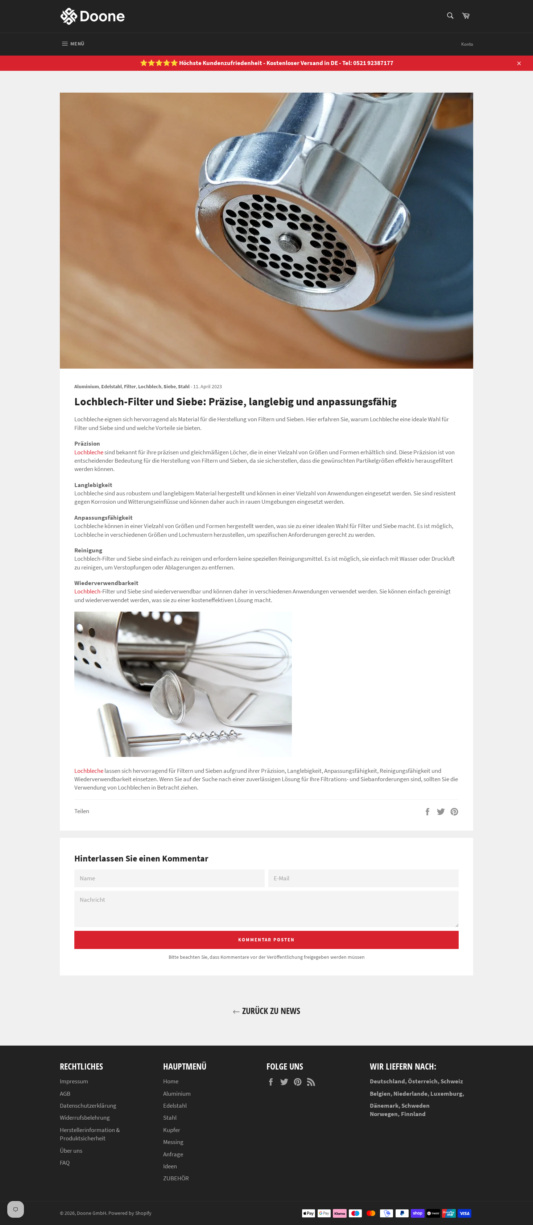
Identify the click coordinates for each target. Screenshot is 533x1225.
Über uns (71, 1151)
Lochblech (87, 591)
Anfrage (173, 1154)
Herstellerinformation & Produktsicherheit (90, 1134)
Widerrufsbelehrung (85, 1117)
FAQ (65, 1163)
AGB (65, 1094)
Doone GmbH (91, 1213)
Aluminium (177, 1094)
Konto (467, 44)
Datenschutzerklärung (88, 1106)
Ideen (170, 1166)
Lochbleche (88, 452)
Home (170, 1081)
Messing (173, 1142)
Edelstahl (175, 1106)
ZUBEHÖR (176, 1178)
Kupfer (171, 1130)
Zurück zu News (270, 1011)
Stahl (170, 1117)
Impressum (74, 1081)
